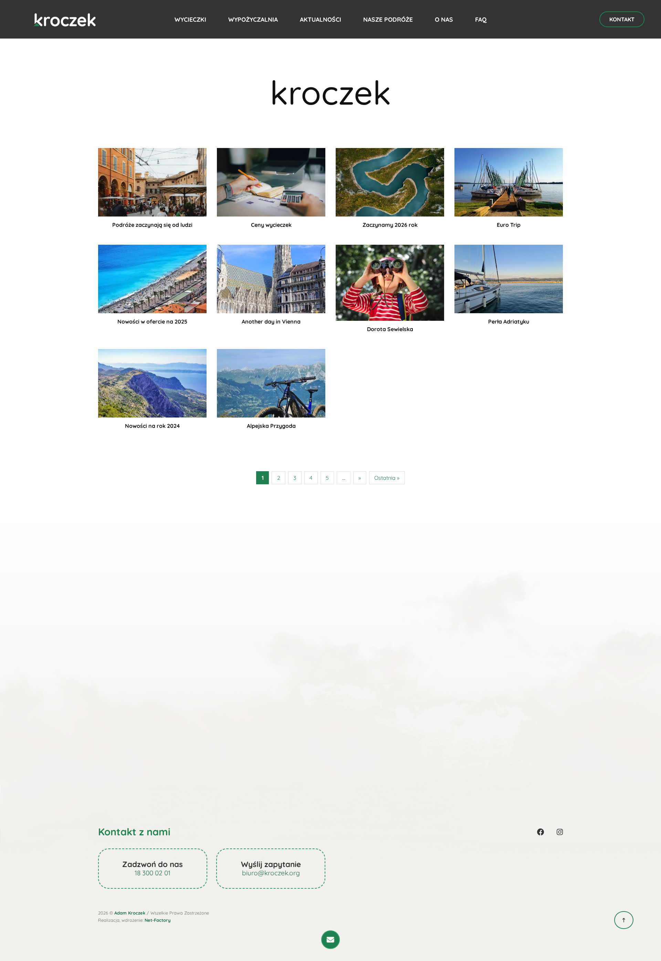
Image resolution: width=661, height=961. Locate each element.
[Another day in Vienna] (271, 278)
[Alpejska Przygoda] (271, 382)
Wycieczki (190, 19)
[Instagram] (560, 831)
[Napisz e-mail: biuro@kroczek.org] (330, 939)
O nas (444, 19)
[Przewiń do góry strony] (623, 920)
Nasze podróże (388, 19)
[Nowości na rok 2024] (152, 382)
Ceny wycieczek (271, 224)
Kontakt (621, 19)
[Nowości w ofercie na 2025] (152, 278)
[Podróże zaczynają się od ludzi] (152, 181)
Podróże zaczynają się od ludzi (152, 224)
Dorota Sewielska (390, 329)
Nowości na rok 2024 (152, 425)
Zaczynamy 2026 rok (390, 224)
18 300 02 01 (152, 873)
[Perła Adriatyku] (508, 278)
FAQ (480, 19)
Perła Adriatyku (508, 321)
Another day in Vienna (271, 321)
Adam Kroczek (129, 913)
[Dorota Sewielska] (390, 281)
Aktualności (320, 19)
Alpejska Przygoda (271, 425)
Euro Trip (509, 224)
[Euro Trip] (508, 181)
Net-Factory (158, 920)
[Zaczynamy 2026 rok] (390, 181)
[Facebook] (540, 831)
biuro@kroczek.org (271, 873)
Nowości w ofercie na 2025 (152, 321)
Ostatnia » (386, 477)
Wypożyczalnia (253, 19)
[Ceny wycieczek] (271, 181)
